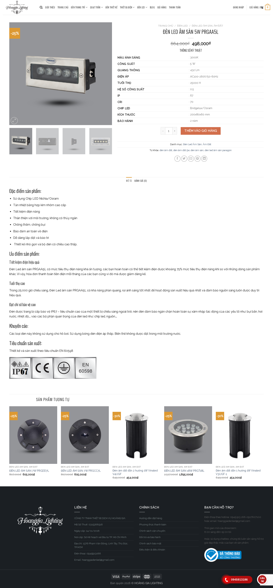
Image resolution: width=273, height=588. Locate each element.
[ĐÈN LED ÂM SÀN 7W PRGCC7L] (85, 435)
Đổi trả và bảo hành (150, 537)
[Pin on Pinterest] (197, 159)
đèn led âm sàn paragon (218, 150)
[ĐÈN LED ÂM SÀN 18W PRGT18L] (188, 435)
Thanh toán (175, 7)
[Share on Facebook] (177, 159)
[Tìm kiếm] (41, 7)
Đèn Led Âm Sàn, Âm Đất (207, 25)
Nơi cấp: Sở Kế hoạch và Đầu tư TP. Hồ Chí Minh (100, 537)
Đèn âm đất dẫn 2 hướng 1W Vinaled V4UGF (135, 472)
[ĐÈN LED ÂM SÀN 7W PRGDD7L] (33, 435)
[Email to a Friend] (191, 159)
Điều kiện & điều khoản (152, 549)
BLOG (152, 7)
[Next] (105, 73)
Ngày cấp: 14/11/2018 (87, 530)
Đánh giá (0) (140, 180)
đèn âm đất (166, 150)
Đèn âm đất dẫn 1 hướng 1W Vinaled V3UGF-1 (238, 472)
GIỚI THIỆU (50, 7)
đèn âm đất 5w (181, 150)
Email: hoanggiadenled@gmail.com (94, 559)
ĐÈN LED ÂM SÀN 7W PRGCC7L (81, 470)
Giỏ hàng (161, 7)
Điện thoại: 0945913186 (87, 553)
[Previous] (16, 73)
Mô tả (129, 180)
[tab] (129, 181)
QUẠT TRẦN (95, 7)
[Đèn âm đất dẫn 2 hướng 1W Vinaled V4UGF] (136, 435)
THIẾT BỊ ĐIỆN (126, 7)
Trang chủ (165, 25)
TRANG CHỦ (63, 7)
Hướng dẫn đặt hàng (150, 518)
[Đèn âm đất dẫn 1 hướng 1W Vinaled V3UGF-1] (240, 435)
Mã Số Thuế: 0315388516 (88, 524)
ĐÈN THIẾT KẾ (111, 7)
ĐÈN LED (141, 7)
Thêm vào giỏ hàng (200, 131)
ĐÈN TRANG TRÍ (78, 7)
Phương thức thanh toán (152, 524)
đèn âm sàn (197, 150)
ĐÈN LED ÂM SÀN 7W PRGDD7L (29, 470)
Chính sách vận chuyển (152, 530)
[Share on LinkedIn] (204, 159)
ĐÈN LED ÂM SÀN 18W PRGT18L (184, 470)
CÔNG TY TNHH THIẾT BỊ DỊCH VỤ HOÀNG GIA (99, 518)
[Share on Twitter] (184, 159)
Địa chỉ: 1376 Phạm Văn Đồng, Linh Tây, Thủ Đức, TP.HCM (101, 545)
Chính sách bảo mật (150, 543)
